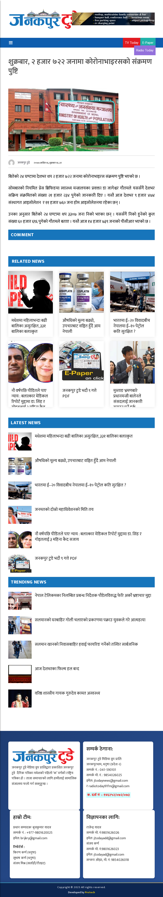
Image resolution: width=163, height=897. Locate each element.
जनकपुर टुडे (24, 162)
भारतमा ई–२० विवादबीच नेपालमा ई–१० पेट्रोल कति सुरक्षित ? (131, 326)
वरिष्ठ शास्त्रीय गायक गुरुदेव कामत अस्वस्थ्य (67, 693)
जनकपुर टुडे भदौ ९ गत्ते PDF (79, 393)
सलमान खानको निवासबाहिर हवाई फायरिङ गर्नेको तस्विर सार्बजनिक (86, 644)
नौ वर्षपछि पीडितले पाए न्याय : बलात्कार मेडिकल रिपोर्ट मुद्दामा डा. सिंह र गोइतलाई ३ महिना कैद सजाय (29, 401)
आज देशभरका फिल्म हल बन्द (57, 668)
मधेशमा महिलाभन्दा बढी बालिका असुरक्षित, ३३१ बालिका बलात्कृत (29, 326)
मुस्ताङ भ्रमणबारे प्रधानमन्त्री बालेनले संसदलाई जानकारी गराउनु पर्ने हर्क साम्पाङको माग (127, 401)
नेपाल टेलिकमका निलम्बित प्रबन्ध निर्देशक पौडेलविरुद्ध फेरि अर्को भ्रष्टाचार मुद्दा (93, 595)
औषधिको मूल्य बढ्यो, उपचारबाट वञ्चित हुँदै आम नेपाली (81, 326)
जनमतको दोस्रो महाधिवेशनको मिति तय (64, 509)
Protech (90, 892)
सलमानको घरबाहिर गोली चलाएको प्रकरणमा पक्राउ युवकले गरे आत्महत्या (90, 620)
